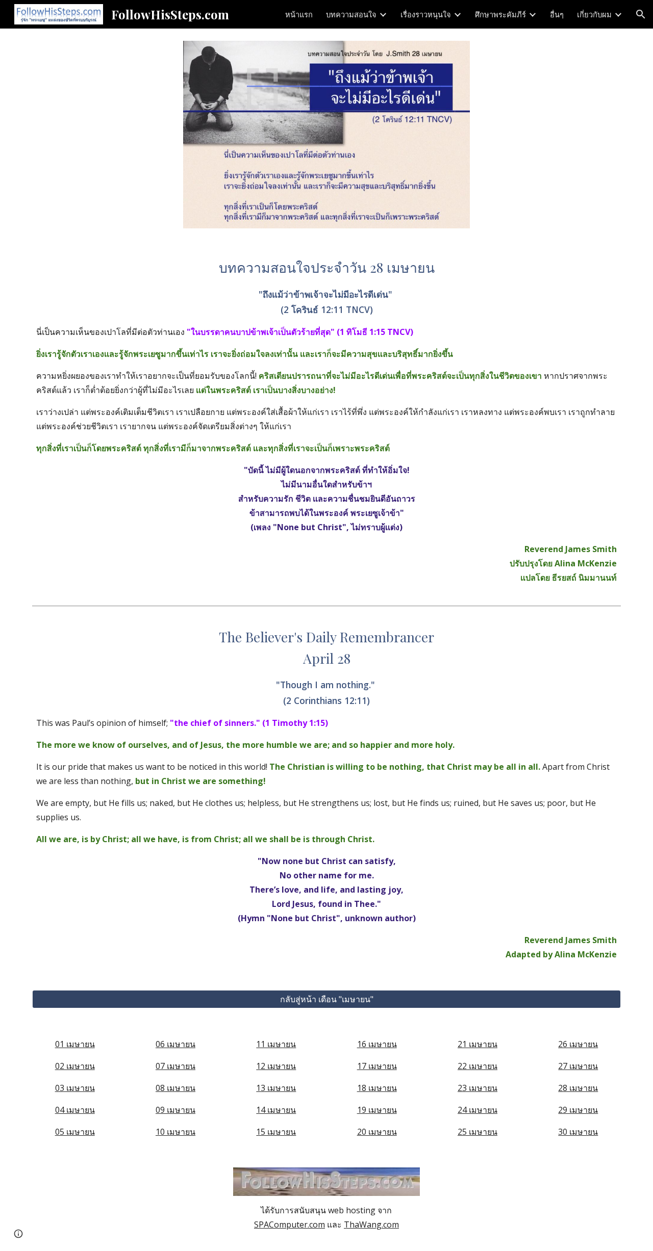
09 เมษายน (175, 1109)
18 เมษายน (377, 1087)
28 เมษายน (578, 1087)
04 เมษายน (75, 1109)
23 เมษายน (477, 1087)
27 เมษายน (578, 1066)
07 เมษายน (175, 1066)
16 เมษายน (377, 1044)
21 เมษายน (477, 1044)
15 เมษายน (276, 1131)
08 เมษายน (175, 1087)
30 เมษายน (578, 1131)
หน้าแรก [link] (299, 14)
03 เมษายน (75, 1087)
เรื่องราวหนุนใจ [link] (425, 14)
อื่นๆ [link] (557, 14)
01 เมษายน (75, 1044)
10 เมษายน (175, 1131)
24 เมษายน (477, 1109)
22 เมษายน (477, 1066)
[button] (641, 14)
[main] (326, 421)
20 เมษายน (377, 1131)
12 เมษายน (276, 1066)
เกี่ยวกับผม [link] (594, 14)
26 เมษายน (578, 1044)
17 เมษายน (377, 1066)
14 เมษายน (276, 1109)
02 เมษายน (75, 1066)
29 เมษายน (578, 1109)
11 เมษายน (276, 1044)
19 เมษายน (377, 1109)
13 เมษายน (276, 1087)
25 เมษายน (477, 1131)
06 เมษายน (175, 1044)
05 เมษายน (75, 1131)
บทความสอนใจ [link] (351, 14)
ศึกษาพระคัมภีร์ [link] (500, 14)
